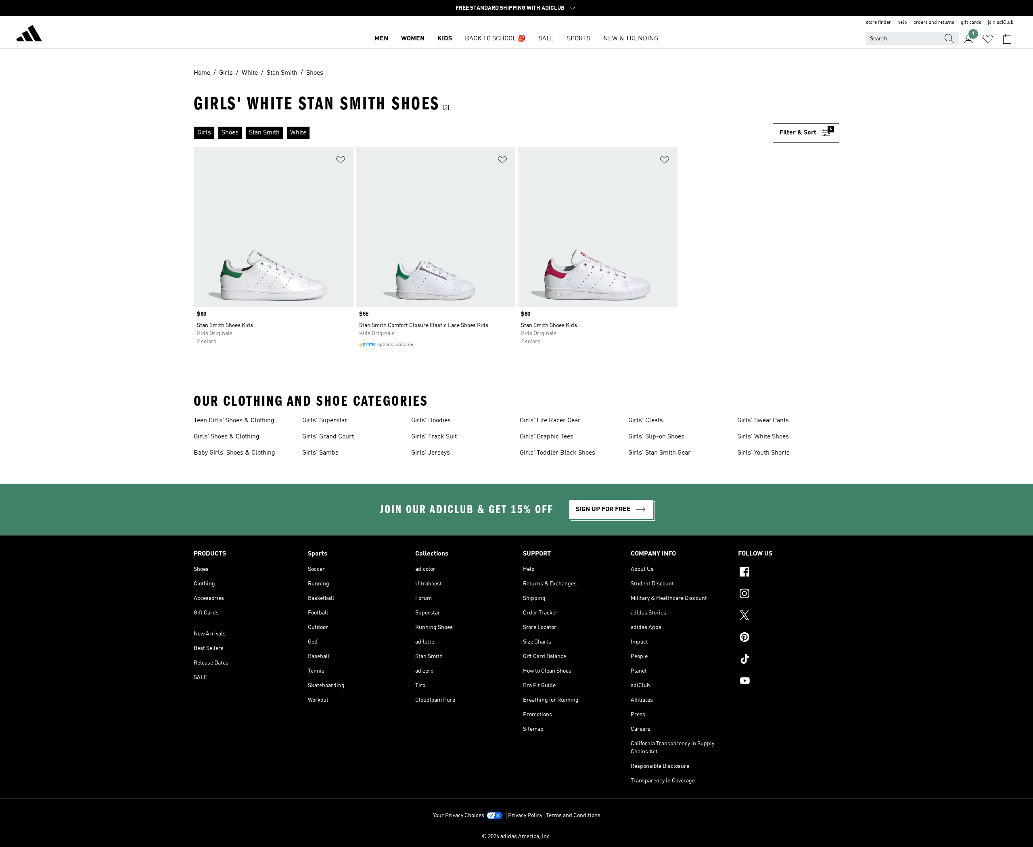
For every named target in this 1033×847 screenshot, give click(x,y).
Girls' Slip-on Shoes (656, 437)
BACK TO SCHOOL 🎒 (495, 39)
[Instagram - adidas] (788, 595)
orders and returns (934, 22)
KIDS (444, 39)
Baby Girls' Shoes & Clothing (234, 453)
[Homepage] (29, 34)
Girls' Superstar (324, 420)
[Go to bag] (1007, 38)
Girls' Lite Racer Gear (550, 420)
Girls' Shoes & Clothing (226, 437)
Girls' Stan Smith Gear (659, 453)
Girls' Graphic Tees (546, 437)
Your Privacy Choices (458, 815)
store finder (878, 22)
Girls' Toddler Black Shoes (557, 453)
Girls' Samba (320, 453)
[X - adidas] (788, 616)
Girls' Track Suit (434, 437)
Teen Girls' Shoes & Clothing (234, 420)
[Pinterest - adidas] (788, 638)
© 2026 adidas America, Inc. (516, 836)
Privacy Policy (525, 815)
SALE (546, 39)
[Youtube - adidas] (788, 682)
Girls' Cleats (645, 420)
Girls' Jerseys (430, 453)
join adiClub (1001, 22)
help (902, 22)
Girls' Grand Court (328, 437)
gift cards (971, 22)
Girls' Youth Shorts (763, 453)
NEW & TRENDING (630, 39)
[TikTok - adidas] (788, 660)
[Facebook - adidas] (788, 573)
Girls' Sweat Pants (763, 420)
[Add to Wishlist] (340, 161)
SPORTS (578, 39)
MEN (381, 39)
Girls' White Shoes (763, 437)
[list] (483, 132)
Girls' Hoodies (431, 420)
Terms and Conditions (573, 815)
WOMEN (412, 39)
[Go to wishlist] (987, 38)
